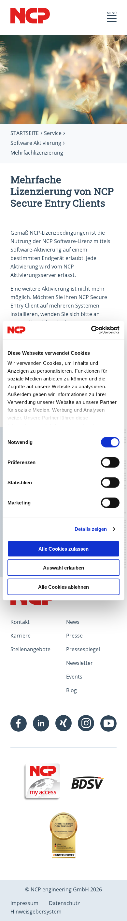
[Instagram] (86, 723)
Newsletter (79, 663)
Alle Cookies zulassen (63, 548)
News (72, 621)
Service (53, 133)
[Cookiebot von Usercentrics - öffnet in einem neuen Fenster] (91, 330)
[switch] (110, 462)
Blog (71, 690)
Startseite (24, 133)
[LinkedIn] (41, 723)
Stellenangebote (30, 649)
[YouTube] (108, 723)
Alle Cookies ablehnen (63, 586)
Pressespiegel (83, 649)
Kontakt (20, 621)
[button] (112, 20)
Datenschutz (64, 903)
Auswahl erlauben (63, 567)
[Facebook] (18, 723)
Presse (74, 635)
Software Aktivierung (35, 142)
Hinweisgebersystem (36, 911)
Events (74, 676)
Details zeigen (91, 529)
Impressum (24, 903)
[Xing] (63, 723)
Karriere (20, 635)
